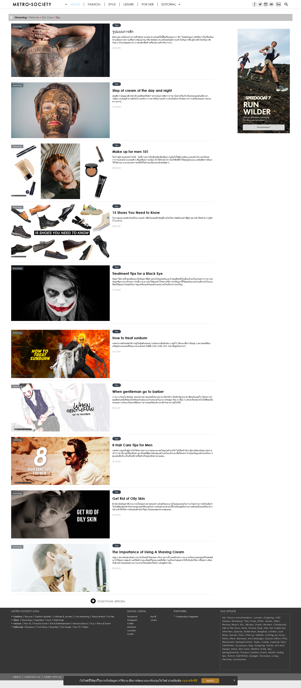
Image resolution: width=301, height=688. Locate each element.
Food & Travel (40, 623)
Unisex (268, 621)
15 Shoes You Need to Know (136, 212)
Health (271, 652)
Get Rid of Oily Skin (128, 498)
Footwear (265, 656)
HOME (75, 4)
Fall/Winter (228, 645)
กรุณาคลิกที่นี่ (189, 680)
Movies (233, 635)
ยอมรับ (210, 680)
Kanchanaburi (244, 617)
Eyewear (241, 638)
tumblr (130, 634)
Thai (246, 621)
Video (85, 627)
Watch (231, 656)
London (258, 617)
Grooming (27, 620)
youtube (131, 630)
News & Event (104, 623)
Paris (241, 635)
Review (226, 624)
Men (283, 642)
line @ (153, 616)
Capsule (274, 642)
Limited (272, 631)
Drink (263, 649)
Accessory (241, 645)
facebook (132, 616)
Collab (265, 642)
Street (258, 624)
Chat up (249, 635)
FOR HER (148, 4)
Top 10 (76, 627)
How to (27, 623)
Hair (266, 628)
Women (267, 624)
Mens (225, 638)
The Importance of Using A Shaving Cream (148, 552)
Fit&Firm (254, 649)
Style (112, 4)
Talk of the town (231, 628)
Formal (252, 628)
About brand (98, 616)
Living (275, 656)
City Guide (65, 627)
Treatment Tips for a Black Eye (137, 273)
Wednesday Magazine (186, 616)
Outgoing (268, 617)
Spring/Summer (244, 642)
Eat (224, 617)
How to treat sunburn (129, 338)
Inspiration (39, 620)
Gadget (253, 656)
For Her (110, 616)
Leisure (129, 4)
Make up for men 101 (130, 151)
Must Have (42, 627)
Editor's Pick (280, 638)
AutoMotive (239, 659)
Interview (227, 631)
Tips (58, 17)
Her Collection (277, 628)
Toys (92, 623)
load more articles (111, 601)
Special (238, 631)
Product (244, 652)
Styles (257, 642)
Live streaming (82, 616)
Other (260, 621)
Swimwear (237, 621)
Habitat (259, 635)
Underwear (250, 631)
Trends (269, 645)
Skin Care (47, 17)
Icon (49, 620)
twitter (130, 623)
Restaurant (228, 642)
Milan (276, 621)
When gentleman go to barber (138, 391)
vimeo (153, 620)
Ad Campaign (255, 638)
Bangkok (262, 631)
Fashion (94, 4)
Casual (268, 638)
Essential (54, 627)
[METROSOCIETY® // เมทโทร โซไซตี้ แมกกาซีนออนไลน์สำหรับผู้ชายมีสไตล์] (32, 4)
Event (263, 652)
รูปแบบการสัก (122, 31)
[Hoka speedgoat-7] (264, 80)
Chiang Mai (279, 624)
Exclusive (29, 627)
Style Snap (59, 620)
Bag (250, 645)
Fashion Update (43, 616)
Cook (253, 621)
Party (244, 628)
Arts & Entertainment (60, 623)
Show (232, 638)
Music (282, 635)
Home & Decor (80, 623)
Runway (29, 616)
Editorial (168, 4)
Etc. (242, 624)
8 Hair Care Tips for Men (132, 445)
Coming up (271, 635)
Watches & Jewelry (62, 616)
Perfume (34, 17)
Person (230, 617)
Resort (234, 624)
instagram (132, 620)
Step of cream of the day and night (142, 90)
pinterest (131, 627)
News (234, 649)
